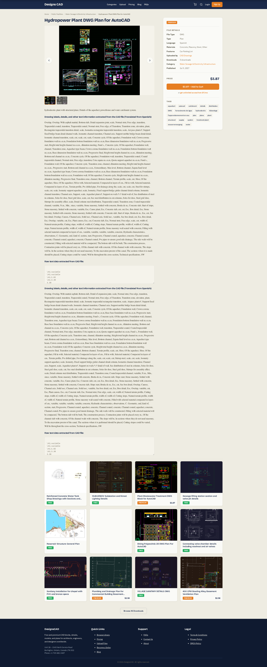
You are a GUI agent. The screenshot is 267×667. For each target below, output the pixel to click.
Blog (99, 652)
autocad (182, 106)
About (146, 643)
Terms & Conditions (198, 635)
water (188, 124)
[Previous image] (49, 60)
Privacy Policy (196, 639)
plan (194, 115)
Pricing (100, 639)
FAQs (146, 635)
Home (46, 14)
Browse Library (103, 635)
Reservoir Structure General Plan (63, 544)
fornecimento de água (183, 111)
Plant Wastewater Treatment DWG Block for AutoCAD (154, 497)
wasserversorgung (175, 124)
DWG (170, 111)
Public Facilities (57, 14)
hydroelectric (201, 111)
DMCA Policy (195, 643)
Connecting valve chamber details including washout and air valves (199, 545)
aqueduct (171, 106)
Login (207, 4)
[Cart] (195, 4)
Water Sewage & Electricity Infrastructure (80, 14)
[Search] (201, 4)
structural (171, 120)
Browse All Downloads (133, 611)
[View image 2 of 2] (62, 100)
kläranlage (213, 111)
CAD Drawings (186, 55)
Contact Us (148, 639)
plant (209, 115)
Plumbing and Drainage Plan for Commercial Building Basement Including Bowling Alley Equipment (109, 594)
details (202, 106)
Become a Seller (104, 647)
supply (181, 120)
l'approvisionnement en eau (178, 115)
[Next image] (150, 60)
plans (202, 115)
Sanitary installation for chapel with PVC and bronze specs (64, 592)
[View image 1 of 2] (50, 100)
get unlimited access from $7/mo (194, 93)
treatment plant (203, 120)
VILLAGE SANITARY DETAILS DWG (153, 591)
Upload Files (102, 643)
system (190, 120)
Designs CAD (53, 4)
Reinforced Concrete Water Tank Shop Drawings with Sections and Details (63, 499)
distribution (213, 106)
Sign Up (217, 4)
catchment (193, 106)
